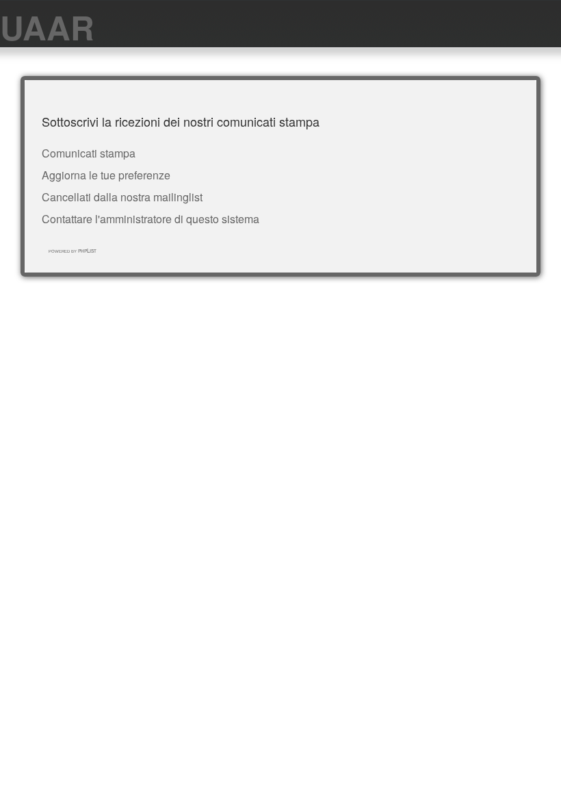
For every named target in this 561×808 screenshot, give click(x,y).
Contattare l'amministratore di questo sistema (150, 219)
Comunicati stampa (88, 153)
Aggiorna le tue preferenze (106, 175)
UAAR (47, 27)
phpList (87, 250)
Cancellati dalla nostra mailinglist (122, 197)
